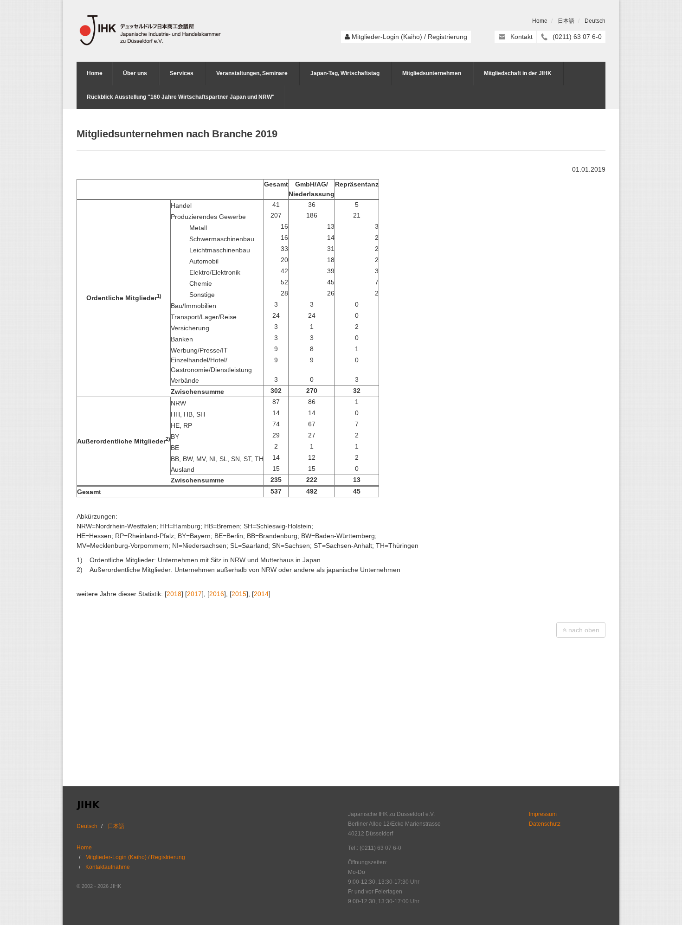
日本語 (566, 21)
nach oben (582, 630)
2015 (239, 593)
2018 (174, 593)
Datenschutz (544, 824)
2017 (194, 593)
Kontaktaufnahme (107, 867)
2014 (261, 593)
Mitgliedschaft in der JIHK (518, 73)
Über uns (135, 73)
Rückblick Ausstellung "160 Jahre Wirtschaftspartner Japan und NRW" (181, 97)
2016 (216, 593)
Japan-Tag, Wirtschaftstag (345, 73)
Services (181, 73)
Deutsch (595, 21)
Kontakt (521, 36)
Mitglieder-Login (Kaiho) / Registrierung (409, 36)
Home (539, 21)
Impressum (543, 814)
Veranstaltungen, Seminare (252, 73)
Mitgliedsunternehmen (431, 73)
